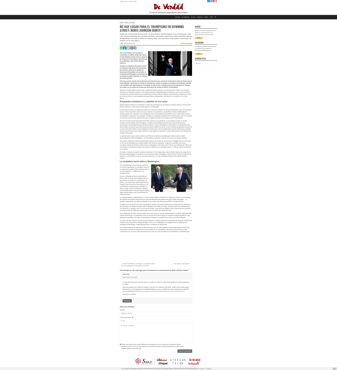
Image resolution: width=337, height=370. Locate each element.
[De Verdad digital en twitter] (211, 1)
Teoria (211, 17)
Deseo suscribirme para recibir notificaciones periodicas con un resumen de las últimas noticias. (151, 344)
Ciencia (206, 17)
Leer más (201, 368)
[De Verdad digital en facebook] (208, 1)
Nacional (177, 17)
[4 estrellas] (190, 43)
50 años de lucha (133, 1)
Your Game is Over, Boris (181, 263)
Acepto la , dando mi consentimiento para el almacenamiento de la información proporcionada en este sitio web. (153, 347)
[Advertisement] (156, 246)
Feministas (200, 17)
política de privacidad (134, 346)
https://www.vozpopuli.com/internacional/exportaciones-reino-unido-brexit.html (160, 291)
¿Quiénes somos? (124, 1)
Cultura (193, 17)
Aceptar (208, 368)
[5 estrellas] (191, 43)
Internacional (185, 17)
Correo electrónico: (126, 317)
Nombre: (122, 310)
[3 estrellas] (188, 43)
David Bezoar (131, 43)
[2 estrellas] (187, 43)
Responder (127, 300)
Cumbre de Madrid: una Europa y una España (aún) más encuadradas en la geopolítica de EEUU (138, 264)
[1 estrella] (186, 43)
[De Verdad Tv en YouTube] (216, 1)
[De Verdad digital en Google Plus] (213, 1)
